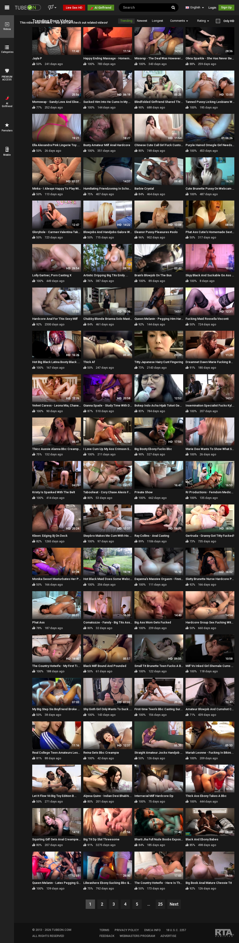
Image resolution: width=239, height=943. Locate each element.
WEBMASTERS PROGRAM (137, 936)
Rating (201, 20)
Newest (142, 20)
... (148, 904)
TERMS (104, 930)
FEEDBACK (106, 936)
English (195, 7)
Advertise (168, 936)
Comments (177, 20)
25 (160, 904)
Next (174, 904)
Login (212, 7)
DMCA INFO (152, 930)
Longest (157, 20)
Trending (126, 20)
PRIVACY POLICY (127, 930)
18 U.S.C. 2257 (176, 930)
